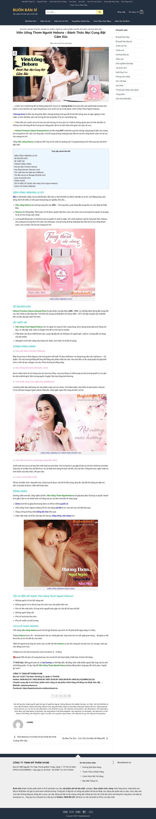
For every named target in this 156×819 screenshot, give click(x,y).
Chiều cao (120, 50)
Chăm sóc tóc (121, 46)
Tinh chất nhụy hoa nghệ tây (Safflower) (29, 172)
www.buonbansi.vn (29, 685)
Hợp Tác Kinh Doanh (94, 2)
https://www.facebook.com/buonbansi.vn (40, 688)
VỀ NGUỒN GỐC (21, 158)
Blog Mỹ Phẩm (42, 2)
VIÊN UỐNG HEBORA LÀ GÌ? (25, 156)
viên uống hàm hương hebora (73, 709)
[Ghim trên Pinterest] (65, 696)
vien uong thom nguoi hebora (61, 713)
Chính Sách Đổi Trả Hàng (58, 2)
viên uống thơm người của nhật (40, 713)
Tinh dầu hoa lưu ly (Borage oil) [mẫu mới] (29, 175)
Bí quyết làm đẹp (26, 29)
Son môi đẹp (121, 81)
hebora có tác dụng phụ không (52, 706)
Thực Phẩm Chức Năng (102, 21)
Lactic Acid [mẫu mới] (22, 178)
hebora (26, 706)
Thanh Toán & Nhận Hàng (78, 5)
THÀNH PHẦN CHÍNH (22, 164)
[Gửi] (99, 12)
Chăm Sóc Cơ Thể (61, 21)
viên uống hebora (90, 709)
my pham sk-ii (121, 68)
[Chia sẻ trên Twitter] (57, 696)
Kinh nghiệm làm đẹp (71, 29)
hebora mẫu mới (90, 706)
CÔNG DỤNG (19, 181)
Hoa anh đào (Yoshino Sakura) (25, 167)
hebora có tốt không (69, 706)
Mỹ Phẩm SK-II (30, 21)
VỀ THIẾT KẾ (19, 161)
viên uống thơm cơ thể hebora (81, 711)
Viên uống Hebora (23, 205)
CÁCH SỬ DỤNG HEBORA (25, 186)
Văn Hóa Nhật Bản (95, 29)
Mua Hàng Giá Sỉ (127, 2)
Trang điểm (120, 94)
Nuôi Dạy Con (121, 72)
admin (69, 43)
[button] (121, 12)
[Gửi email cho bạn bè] (61, 696)
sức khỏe (83, 29)
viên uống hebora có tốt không (33, 711)
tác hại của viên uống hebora (37, 709)
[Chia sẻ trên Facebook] (53, 696)
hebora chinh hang (35, 706)
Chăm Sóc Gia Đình (122, 21)
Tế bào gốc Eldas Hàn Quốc (127, 90)
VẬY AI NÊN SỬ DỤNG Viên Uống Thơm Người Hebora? (36, 183)
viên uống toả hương (79, 713)
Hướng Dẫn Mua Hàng (111, 2)
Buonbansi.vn (124, 762)
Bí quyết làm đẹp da (41, 29)
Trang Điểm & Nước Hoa (80, 21)
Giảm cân (120, 59)
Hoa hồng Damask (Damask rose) (27, 170)
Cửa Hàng (72, 2)
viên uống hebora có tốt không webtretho (57, 711)
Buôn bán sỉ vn (19, 788)
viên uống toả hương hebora (96, 713)
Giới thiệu (81, 2)
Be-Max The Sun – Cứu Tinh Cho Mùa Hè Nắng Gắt (83, 738)
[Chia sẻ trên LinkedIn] (69, 696)
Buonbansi (81, 142)
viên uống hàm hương (55, 709)
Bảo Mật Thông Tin (28, 2)
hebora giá (80, 706)
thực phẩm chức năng (103, 788)
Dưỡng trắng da (56, 29)
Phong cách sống (123, 77)
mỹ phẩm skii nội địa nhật (74, 788)
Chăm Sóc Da (45, 21)
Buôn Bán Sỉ (25, 10)
